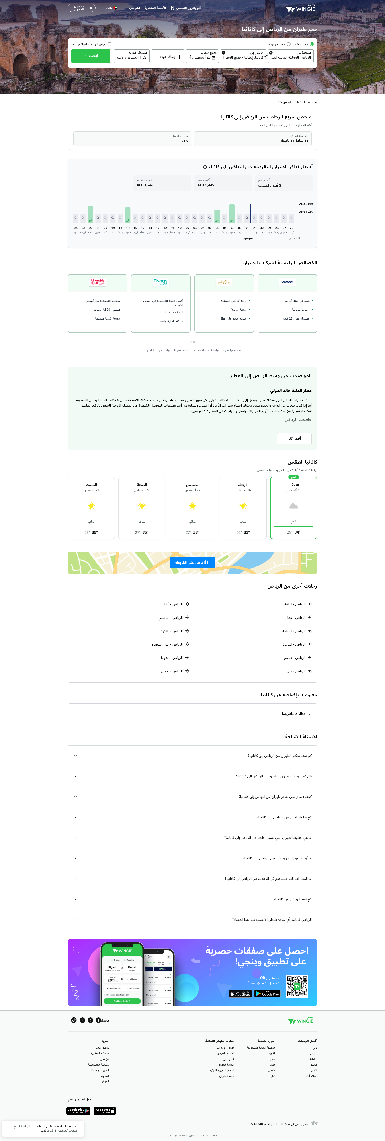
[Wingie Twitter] (82, 1020)
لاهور (314, 1070)
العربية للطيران (225, 1065)
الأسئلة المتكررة (100, 1053)
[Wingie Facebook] (98, 1020)
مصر (273, 1059)
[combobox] (291, 57)
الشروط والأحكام (99, 1070)
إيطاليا (307, 102)
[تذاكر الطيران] (315, 102)
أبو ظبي (313, 1053)
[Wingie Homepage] (301, 8)
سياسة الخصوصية (98, 1065)
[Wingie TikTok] (73, 1021)
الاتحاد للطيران (225, 1053)
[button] (291, 218)
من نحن (104, 1059)
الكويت (271, 1053)
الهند (273, 1065)
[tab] (194, 342)
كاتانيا (298, 102)
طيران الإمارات (225, 1048)
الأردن (272, 1070)
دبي (315, 1048)
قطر (273, 1076)
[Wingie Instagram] (90, 1020)
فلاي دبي (228, 1059)
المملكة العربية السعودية (261, 1048)
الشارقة (312, 1059)
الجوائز (105, 1081)
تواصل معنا (102, 1048)
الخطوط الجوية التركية (221, 1070)
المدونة (105, 1076)
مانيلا (314, 1065)
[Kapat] (8, 1128)
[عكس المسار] (266, 56)
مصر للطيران (226, 1076)
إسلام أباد (311, 1076)
